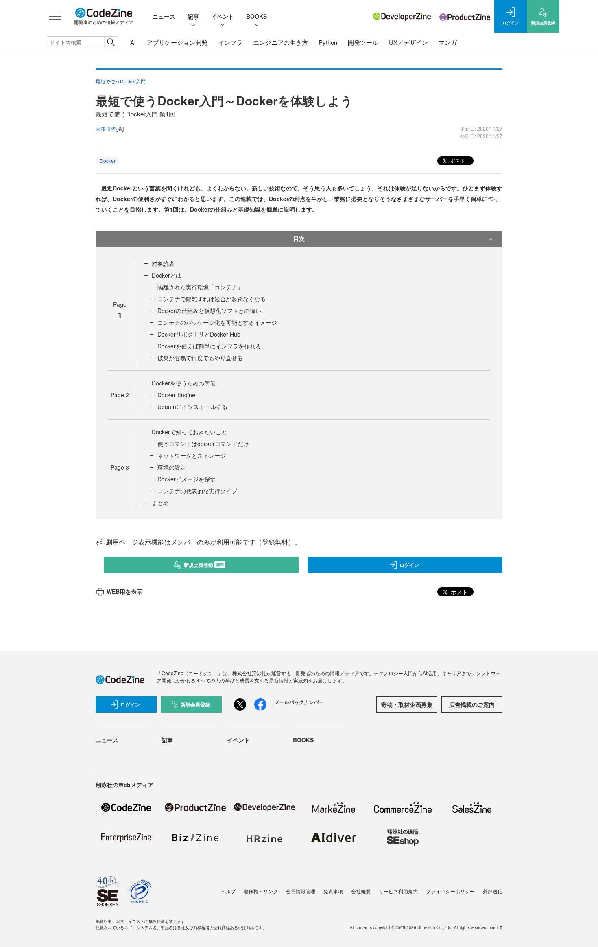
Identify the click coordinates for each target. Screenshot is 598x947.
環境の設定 (171, 467)
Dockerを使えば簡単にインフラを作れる (209, 346)
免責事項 (333, 891)
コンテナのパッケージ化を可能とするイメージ (217, 322)
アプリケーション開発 (176, 42)
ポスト (457, 160)
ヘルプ (228, 891)
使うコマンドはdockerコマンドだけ (203, 444)
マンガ (448, 42)
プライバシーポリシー (450, 891)
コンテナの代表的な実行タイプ (197, 491)
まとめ (160, 503)
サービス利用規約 (398, 891)
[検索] (111, 42)
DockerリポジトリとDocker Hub (198, 334)
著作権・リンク (261, 891)
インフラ (230, 42)
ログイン (409, 565)
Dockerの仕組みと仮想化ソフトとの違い (209, 310)
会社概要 (361, 891)
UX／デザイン (408, 42)
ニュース (164, 16)
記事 (193, 16)
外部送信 (492, 891)
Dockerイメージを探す (186, 479)
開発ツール (363, 42)
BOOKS (256, 16)
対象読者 (163, 263)
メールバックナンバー (299, 702)
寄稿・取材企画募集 (406, 704)
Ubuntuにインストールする (192, 406)
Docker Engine (176, 395)
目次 (299, 238)
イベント (222, 16)
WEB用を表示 (124, 591)
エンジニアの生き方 (280, 42)
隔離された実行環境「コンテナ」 (200, 287)
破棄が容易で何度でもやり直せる (200, 358)
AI (133, 42)
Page (120, 395)
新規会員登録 (204, 565)
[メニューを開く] (55, 16)
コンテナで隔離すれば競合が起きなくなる (211, 299)
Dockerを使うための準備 (184, 383)
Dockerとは (166, 275)
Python (328, 42)
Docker (108, 160)
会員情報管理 (300, 891)
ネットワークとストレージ (191, 455)
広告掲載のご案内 (472, 704)
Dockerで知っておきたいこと (189, 432)
